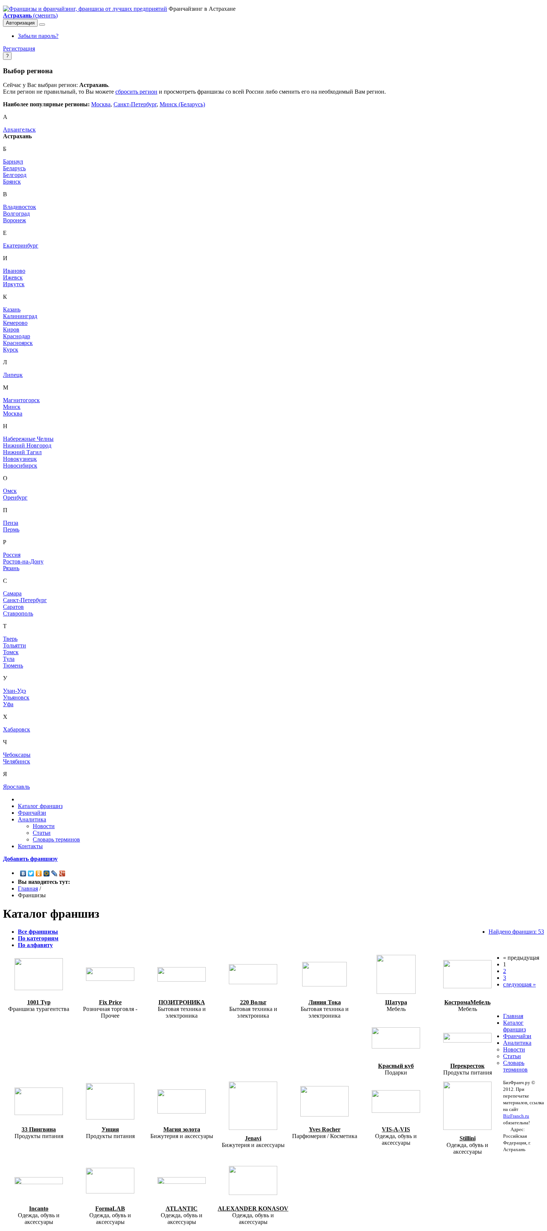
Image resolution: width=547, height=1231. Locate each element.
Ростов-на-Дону (23, 561)
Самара (12, 593)
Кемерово (15, 323)
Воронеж (14, 220)
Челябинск (16, 761)
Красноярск (18, 343)
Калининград (20, 316)
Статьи (42, 833)
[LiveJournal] (54, 873)
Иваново (14, 271)
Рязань (11, 568)
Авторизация (20, 23)
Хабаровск (16, 729)
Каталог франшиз (40, 806)
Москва (101, 104)
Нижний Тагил (22, 452)
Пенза (10, 523)
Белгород (14, 175)
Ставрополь (18, 613)
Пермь (11, 529)
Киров (11, 329)
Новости (44, 826)
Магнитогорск (21, 400)
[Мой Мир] (47, 873)
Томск (11, 652)
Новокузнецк (20, 459)
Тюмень (13, 665)
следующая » (519, 984)
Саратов (13, 607)
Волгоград (16, 213)
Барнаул (13, 161)
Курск (10, 349)
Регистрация (19, 48)
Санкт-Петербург (135, 104)
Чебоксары (17, 755)
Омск (10, 491)
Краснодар (16, 336)
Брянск (12, 181)
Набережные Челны (28, 439)
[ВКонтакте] (23, 873)
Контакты (30, 846)
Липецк (13, 375)
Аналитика (32, 819)
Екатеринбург (20, 245)
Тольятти (14, 645)
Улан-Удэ (14, 691)
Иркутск (14, 284)
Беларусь (14, 168)
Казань (11, 309)
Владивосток (19, 207)
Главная (28, 888)
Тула (9, 659)
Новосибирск (20, 465)
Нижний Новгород (27, 445)
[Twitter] (31, 873)
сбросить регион (136, 91)
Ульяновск (16, 697)
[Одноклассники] (39, 873)
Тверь (10, 639)
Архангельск (19, 129)
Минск (11, 407)
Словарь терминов (56, 839)
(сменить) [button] (30, 15)
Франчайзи (32, 813)
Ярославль (16, 786)
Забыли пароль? (38, 36)
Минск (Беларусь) (182, 104)
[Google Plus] (62, 873)
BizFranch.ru (516, 1116)
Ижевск (13, 277)
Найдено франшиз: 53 (516, 931)
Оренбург (15, 497)
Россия (11, 555)
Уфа (8, 704)
